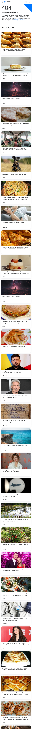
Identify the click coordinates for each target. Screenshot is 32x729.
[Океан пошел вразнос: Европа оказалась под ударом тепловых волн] (16, 440)
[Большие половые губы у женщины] (16, 217)
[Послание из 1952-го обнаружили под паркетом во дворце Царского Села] (16, 415)
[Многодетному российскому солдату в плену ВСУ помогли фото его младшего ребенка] (16, 143)
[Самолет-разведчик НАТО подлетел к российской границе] (16, 489)
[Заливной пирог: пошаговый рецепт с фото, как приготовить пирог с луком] (16, 316)
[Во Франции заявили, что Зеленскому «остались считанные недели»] (16, 365)
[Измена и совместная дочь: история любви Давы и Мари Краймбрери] (16, 563)
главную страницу (19, 20)
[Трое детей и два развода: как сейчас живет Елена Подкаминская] (16, 464)
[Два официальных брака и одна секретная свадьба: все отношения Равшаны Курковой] (16, 638)
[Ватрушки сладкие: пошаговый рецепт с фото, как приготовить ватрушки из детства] (16, 712)
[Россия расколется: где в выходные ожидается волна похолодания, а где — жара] (16, 167)
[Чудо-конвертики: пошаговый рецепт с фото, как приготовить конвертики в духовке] (16, 43)
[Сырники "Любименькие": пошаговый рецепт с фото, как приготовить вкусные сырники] (16, 341)
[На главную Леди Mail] (8, 2)
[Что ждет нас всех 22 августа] (16, 93)
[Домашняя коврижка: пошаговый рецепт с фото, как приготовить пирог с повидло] (16, 662)
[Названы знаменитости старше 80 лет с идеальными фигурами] (16, 390)
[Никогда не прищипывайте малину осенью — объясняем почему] (16, 539)
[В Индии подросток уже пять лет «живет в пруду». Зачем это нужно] (16, 514)
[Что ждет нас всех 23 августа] (16, 291)
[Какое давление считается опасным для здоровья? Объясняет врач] (16, 613)
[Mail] (5, 2)
